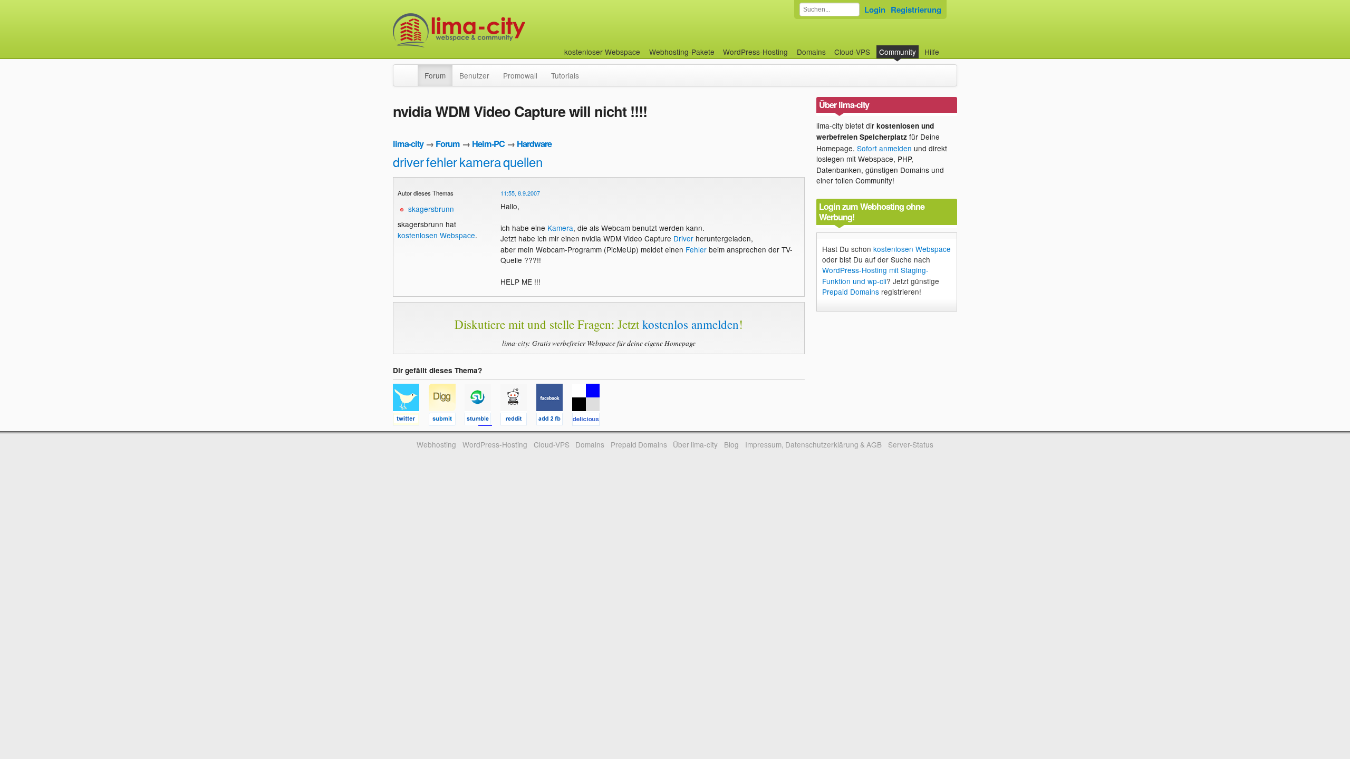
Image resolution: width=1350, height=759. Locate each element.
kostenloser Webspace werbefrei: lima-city (498, 30)
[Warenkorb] (947, 46)
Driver (683, 238)
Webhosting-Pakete (682, 51)
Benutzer (474, 75)
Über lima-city (695, 444)
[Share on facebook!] (554, 420)
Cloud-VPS (852, 51)
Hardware (534, 144)
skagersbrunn (431, 208)
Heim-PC (488, 144)
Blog (731, 444)
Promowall (520, 75)
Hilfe (931, 51)
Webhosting (436, 444)
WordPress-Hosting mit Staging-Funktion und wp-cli (875, 275)
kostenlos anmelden (690, 324)
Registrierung (916, 9)
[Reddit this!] (518, 420)
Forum (435, 75)
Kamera (560, 227)
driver (408, 161)
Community (897, 51)
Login (874, 9)
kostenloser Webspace (602, 51)
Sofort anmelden (884, 148)
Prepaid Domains (850, 291)
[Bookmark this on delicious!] (589, 420)
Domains (811, 51)
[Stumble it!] (482, 420)
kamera (480, 161)
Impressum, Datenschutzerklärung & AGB (813, 444)
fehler (441, 161)
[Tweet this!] (411, 420)
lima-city (408, 144)
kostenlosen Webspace (436, 235)
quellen (523, 161)
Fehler (696, 249)
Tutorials (565, 75)
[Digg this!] (447, 420)
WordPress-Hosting (755, 51)
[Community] (411, 70)
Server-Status (910, 444)
